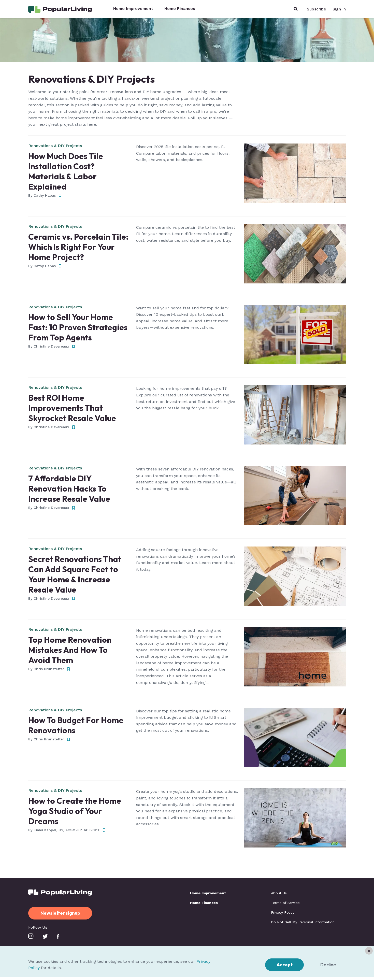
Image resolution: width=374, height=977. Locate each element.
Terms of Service (285, 903)
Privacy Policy (282, 912)
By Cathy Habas (42, 195)
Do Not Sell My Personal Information (303, 922)
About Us (279, 893)
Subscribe (316, 9)
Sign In (339, 9)
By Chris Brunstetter (46, 669)
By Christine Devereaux (48, 346)
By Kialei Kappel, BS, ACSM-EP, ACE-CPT (64, 830)
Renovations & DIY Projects (55, 145)
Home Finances (179, 8)
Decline (328, 965)
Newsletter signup (60, 913)
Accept (285, 965)
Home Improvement (133, 8)
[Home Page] (60, 9)
